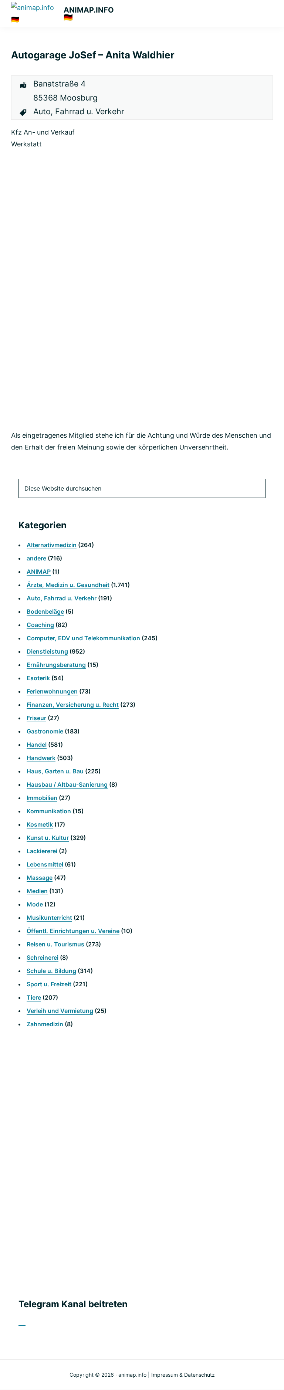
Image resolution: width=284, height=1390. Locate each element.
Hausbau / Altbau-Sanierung (67, 784)
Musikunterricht (49, 917)
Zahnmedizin (45, 1024)
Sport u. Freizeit (49, 984)
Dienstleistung (47, 651)
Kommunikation (49, 811)
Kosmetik (40, 824)
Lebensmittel (45, 864)
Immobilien (42, 797)
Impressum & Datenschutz (183, 1375)
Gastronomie (45, 731)
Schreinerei (42, 957)
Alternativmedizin (52, 545)
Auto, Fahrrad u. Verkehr (62, 598)
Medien (37, 891)
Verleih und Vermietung (60, 1010)
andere (36, 558)
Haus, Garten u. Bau (55, 771)
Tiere (34, 997)
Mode (35, 904)
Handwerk (41, 758)
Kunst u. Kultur (48, 837)
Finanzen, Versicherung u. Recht (73, 704)
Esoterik (38, 678)
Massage (40, 877)
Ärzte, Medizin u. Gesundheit (68, 585)
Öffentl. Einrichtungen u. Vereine (73, 931)
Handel (37, 744)
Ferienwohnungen (52, 691)
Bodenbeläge (45, 611)
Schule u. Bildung (51, 970)
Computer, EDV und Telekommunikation (83, 638)
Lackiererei (42, 851)
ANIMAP (39, 571)
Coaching (40, 624)
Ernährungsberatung (56, 664)
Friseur (36, 718)
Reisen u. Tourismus (55, 944)
